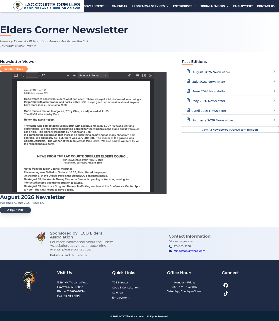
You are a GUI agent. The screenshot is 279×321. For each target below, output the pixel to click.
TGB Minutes (120, 282)
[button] (15, 210)
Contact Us (266, 6)
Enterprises (182, 6)
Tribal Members (213, 6)
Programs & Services (148, 6)
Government (94, 6)
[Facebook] (226, 285)
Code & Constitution (125, 287)
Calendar (119, 6)
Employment (243, 6)
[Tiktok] (226, 293)
